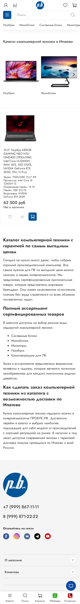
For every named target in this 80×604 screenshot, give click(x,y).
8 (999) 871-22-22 (20, 516)
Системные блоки (50, 25)
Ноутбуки (9, 25)
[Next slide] (74, 74)
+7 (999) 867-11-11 (21, 507)
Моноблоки (26, 25)
